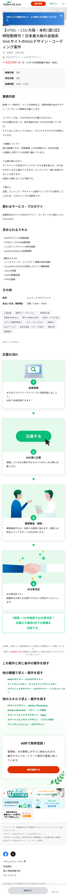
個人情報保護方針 (12, 870)
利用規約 (7, 866)
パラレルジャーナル (13, 861)
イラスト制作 (47, 719)
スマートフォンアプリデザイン (22, 714)
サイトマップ (9, 875)
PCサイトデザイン (16, 705)
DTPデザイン (37, 724)
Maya (43, 714)
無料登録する (33, 769)
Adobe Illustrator (16, 710)
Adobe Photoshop (38, 705)
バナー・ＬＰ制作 (37, 710)
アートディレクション (18, 724)
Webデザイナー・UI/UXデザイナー (25, 679)
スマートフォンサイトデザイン (22, 719)
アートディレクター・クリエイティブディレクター (32, 684)
